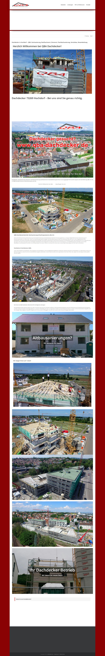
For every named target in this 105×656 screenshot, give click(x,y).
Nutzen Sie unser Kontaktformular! (23, 599)
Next (91, 36)
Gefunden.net (50, 654)
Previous (87, 36)
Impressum (56, 654)
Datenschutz (62, 654)
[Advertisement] (52, 20)
